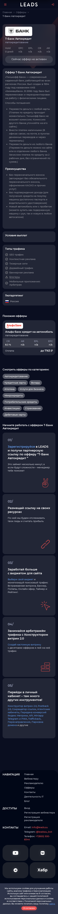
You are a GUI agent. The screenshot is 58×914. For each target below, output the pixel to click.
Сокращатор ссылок (24, 709)
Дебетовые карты (15, 414)
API (31, 715)
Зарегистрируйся (21, 446)
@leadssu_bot (44, 831)
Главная (29, 774)
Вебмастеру (31, 778)
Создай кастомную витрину (24, 644)
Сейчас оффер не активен (29, 59)
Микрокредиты (14, 395)
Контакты (29, 792)
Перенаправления (19, 722)
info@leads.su (40, 827)
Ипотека (10, 389)
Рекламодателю (33, 783)
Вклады (35, 382)
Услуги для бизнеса (32, 389)
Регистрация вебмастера (39, 812)
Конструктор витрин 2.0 (22, 706)
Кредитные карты (15, 382)
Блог (27, 801)
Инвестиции (12, 408)
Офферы (29, 787)
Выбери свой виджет (20, 579)
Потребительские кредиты (21, 401)
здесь (52, 903)
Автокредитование (16, 376)
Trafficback (34, 718)
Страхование (33, 408)
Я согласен (29, 908)
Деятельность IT (34, 796)
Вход (27, 808)
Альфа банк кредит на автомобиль (29, 331)
